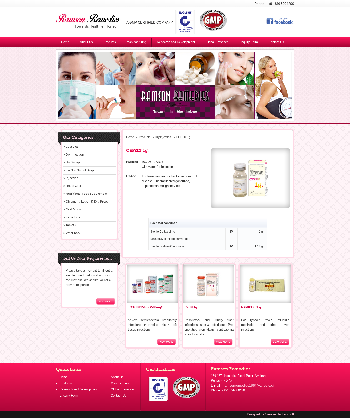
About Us (86, 42)
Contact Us (276, 42)
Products (110, 42)
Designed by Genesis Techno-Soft (270, 414)
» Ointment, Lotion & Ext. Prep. (85, 202)
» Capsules (70, 147)
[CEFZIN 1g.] (250, 206)
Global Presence (217, 42)
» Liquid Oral (72, 186)
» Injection (70, 178)
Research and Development (176, 42)
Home (65, 42)
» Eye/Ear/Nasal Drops (79, 170)
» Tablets (69, 225)
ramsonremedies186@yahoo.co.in (249, 385)
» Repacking (71, 217)
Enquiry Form (248, 42)
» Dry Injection (73, 154)
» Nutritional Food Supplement (85, 194)
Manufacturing (136, 42)
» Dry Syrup (71, 162)
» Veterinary (71, 233)
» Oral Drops (72, 209)
